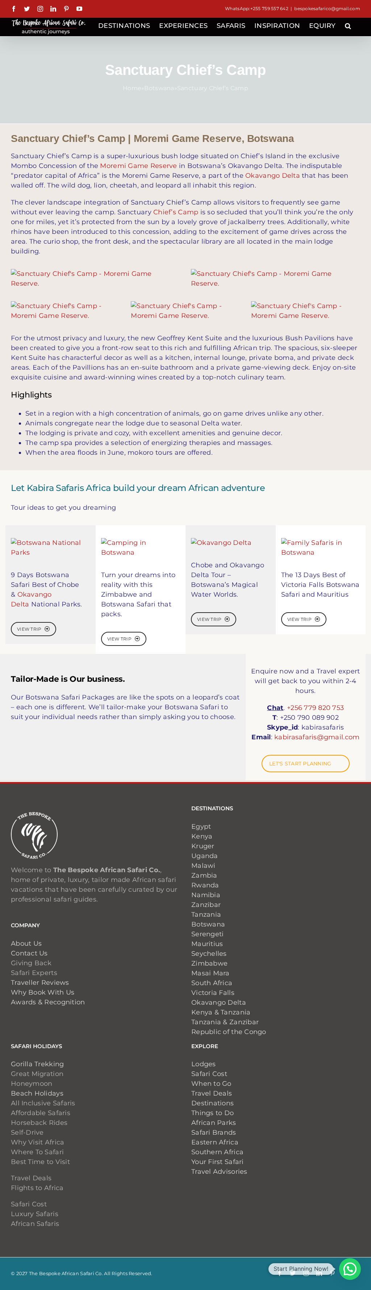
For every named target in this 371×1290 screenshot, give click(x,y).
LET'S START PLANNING (300, 763)
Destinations (212, 1103)
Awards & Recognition (48, 1002)
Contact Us (29, 953)
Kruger (202, 846)
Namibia (205, 895)
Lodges (203, 1064)
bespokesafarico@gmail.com (327, 8)
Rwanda (205, 885)
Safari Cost (209, 1074)
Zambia (204, 875)
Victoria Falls (212, 993)
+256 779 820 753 (315, 708)
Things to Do (212, 1113)
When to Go (211, 1084)
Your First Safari (217, 1162)
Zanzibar (206, 905)
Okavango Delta (272, 176)
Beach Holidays (37, 1093)
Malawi (203, 866)
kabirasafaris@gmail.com (316, 737)
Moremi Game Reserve (138, 166)
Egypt (201, 827)
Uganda (204, 856)
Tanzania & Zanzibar (225, 1022)
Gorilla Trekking (37, 1064)
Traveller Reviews (40, 983)
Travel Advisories (220, 1172)
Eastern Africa (214, 1142)
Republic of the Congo (228, 1032)
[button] (348, 25)
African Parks (213, 1123)
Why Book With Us (42, 992)
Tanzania (206, 915)
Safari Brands (213, 1132)
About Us (26, 943)
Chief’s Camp (175, 212)
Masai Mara (210, 973)
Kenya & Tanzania (220, 1012)
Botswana (159, 88)
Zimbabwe (209, 963)
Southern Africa (217, 1152)
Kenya (201, 836)
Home (132, 88)
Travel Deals (211, 1093)
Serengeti (207, 934)
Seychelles (209, 954)
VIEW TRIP (29, 629)
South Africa (211, 983)
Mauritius (207, 944)
